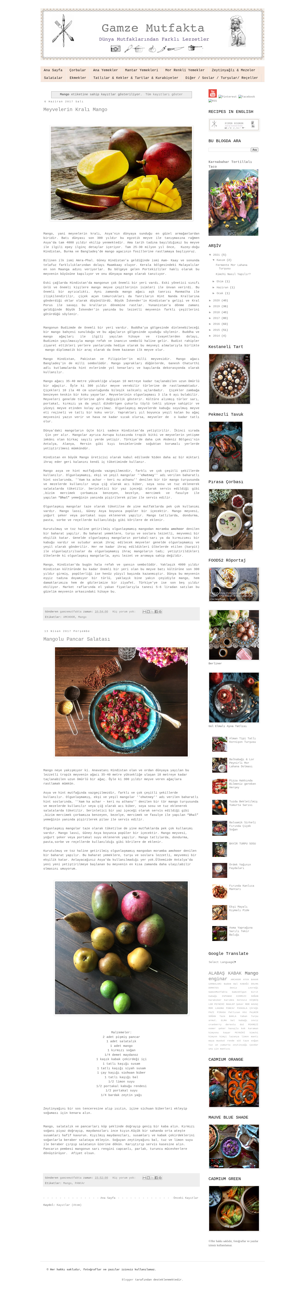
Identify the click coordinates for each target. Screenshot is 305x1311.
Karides (229, 1000)
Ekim (221, 281)
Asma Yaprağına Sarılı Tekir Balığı (241, 931)
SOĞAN (212, 1016)
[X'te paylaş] (152, 612)
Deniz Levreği (244, 988)
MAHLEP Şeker (235, 1004)
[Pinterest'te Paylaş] (160, 612)
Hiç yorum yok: (124, 611)
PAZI (211, 1012)
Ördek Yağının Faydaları (240, 866)
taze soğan (250, 1041)
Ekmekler (78, 78)
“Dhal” (64, 498)
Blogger (127, 1279)
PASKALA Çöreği (247, 1008)
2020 (217, 300)
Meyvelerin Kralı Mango (75, 109)
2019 (217, 306)
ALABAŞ (217, 973)
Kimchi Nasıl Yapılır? (233, 274)
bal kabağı (239, 1020)
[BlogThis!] (148, 612)
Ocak (221, 293)
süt (239, 1041)
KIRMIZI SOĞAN (247, 996)
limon (245, 1036)
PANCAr (80, 1183)
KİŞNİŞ (254, 1000)
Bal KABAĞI (241, 984)
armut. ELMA (218, 1020)
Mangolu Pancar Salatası (76, 639)
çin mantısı (222, 1049)
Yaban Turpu (249, 1016)
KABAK (235, 973)
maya (211, 1041)
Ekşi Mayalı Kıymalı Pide (239, 908)
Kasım (222, 260)
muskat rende (225, 1041)
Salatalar (53, 78)
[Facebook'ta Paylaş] (156, 612)
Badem (227, 984)
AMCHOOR (69, 617)
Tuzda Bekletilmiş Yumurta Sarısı (243, 803)
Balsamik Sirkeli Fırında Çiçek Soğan (242, 826)
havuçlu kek (237, 1028)
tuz (211, 1045)
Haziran (223, 287)
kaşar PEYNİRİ (234, 1032)
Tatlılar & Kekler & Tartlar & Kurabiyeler (135, 78)
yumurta (225, 1045)
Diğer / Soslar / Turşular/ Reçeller (221, 78)
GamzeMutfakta (218, 992)
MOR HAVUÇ (251, 1004)
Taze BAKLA (228, 1016)
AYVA (246, 979)
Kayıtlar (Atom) (69, 1205)
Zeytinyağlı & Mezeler (233, 70)
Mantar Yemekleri (141, 70)
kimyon (213, 1036)
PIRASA (221, 1012)
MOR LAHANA (216, 1008)
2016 (217, 324)
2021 (217, 255)
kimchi (254, 1032)
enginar (218, 979)
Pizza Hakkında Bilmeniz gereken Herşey (242, 784)
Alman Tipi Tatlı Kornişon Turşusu (242, 740)
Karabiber (215, 1000)
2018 (217, 312)
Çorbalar (78, 70)
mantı (254, 1036)
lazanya (234, 1036)
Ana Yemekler (105, 70)
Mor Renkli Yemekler (185, 70)
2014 (217, 335)
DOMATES (214, 988)
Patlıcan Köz (237, 1012)
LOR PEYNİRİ (216, 1004)
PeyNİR (254, 1012)
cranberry (215, 1024)
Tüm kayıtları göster (164, 94)
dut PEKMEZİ (249, 1024)
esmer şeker (217, 1028)
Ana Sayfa (53, 70)
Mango (82, 617)
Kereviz (242, 1000)
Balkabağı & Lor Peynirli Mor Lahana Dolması (241, 763)
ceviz (254, 1020)
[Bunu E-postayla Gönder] (144, 612)
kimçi (223, 1036)
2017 (217, 318)
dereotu (231, 1024)
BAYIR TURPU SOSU (242, 843)
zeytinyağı (240, 1045)
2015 (217, 330)
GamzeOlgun (239, 992)
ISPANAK (227, 996)
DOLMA (254, 984)
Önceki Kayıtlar (185, 1198)
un (216, 1045)
